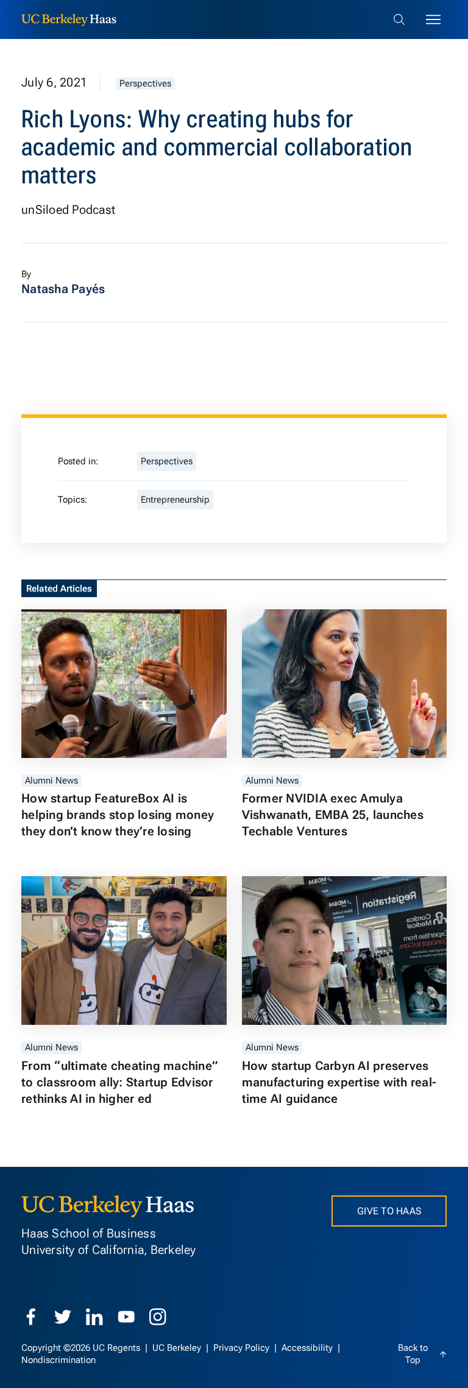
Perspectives (145, 83)
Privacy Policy (242, 1347)
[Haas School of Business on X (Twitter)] (63, 1316)
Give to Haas (389, 1211)
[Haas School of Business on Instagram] (158, 1316)
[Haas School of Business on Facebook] (31, 1316)
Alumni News (51, 780)
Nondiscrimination (58, 1359)
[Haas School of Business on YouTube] (126, 1316)
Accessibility (308, 1347)
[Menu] (433, 19)
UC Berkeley (178, 1347)
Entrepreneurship (175, 499)
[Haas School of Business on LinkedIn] (94, 1316)
